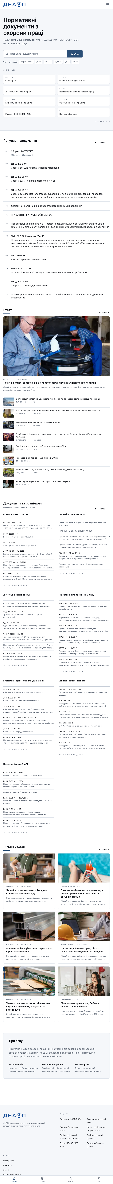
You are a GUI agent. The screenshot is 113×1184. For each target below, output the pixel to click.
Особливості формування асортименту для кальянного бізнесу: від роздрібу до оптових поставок (58, 435)
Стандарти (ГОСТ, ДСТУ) (15, 514)
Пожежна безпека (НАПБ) (16, 764)
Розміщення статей (12, 1174)
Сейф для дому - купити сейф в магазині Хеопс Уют (41, 446)
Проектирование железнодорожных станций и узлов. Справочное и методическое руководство (57, 296)
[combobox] (38, 54)
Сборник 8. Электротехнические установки (35, 167)
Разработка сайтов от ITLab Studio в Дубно (37, 458)
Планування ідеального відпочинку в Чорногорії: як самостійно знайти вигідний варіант (82, 893)
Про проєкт (8, 1160)
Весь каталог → (102, 121)
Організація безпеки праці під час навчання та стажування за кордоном (82, 950)
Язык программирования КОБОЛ (29, 259)
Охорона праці (26, 62)
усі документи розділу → (15, 585)
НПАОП (48, 62)
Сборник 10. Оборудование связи (29, 285)
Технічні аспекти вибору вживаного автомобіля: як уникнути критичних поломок (49, 382)
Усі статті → (104, 312)
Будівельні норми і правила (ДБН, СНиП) (23, 680)
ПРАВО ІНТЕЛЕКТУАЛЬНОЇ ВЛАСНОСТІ (33, 214)
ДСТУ (39, 62)
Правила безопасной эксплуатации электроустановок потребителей (49, 272)
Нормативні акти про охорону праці (76, 594)
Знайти (75, 54)
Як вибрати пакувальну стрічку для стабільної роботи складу (26, 892)
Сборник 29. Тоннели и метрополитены (33, 180)
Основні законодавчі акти (72, 514)
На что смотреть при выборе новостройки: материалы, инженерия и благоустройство (58, 410)
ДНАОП (58, 62)
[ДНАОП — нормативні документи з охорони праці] (14, 4)
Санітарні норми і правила (72, 680)
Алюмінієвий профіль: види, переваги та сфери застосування (29, 950)
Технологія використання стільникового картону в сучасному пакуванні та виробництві (29, 1006)
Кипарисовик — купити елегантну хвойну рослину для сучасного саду (50, 469)
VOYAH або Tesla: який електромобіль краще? (38, 422)
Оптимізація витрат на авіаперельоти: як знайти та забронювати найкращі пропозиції (58, 399)
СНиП (75, 62)
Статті (6, 1170)
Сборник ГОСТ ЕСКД (22, 151)
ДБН (67, 62)
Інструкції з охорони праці (16, 594)
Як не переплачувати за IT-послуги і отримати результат (43, 481)
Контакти (7, 1165)
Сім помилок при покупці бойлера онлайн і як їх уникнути (80, 1005)
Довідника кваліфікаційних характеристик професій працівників (46, 205)
